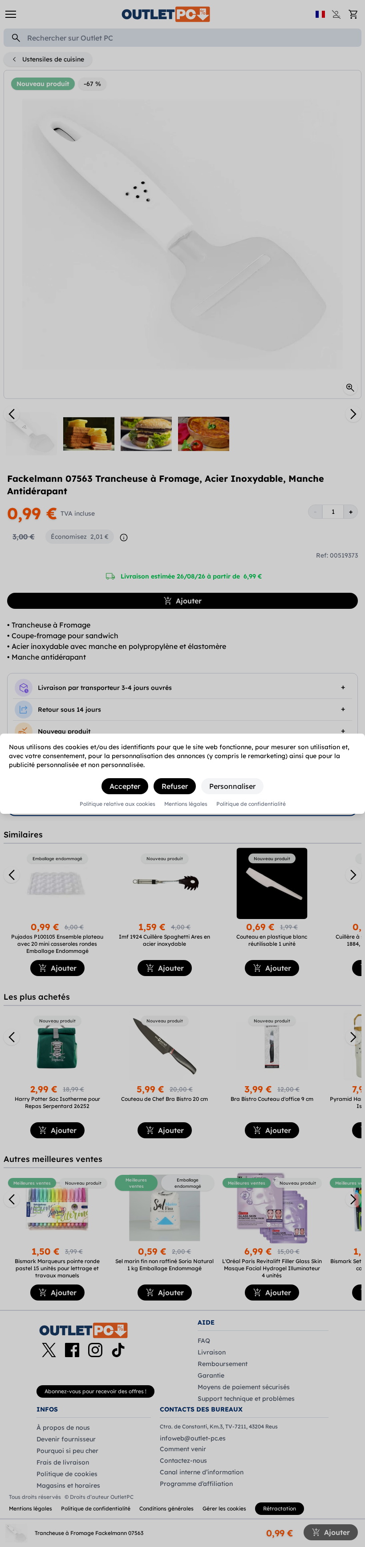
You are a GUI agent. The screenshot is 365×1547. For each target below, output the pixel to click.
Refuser (175, 786)
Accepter (125, 786)
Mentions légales (185, 804)
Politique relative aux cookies (117, 804)
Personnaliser (232, 786)
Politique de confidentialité (251, 804)
